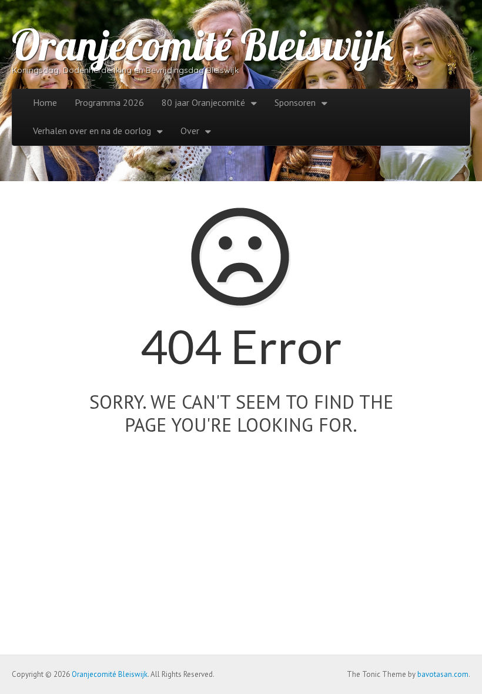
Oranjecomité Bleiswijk (202, 44)
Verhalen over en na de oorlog (92, 130)
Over (189, 130)
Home (45, 102)
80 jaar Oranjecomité (203, 102)
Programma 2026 (109, 102)
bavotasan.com (442, 674)
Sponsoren (295, 102)
